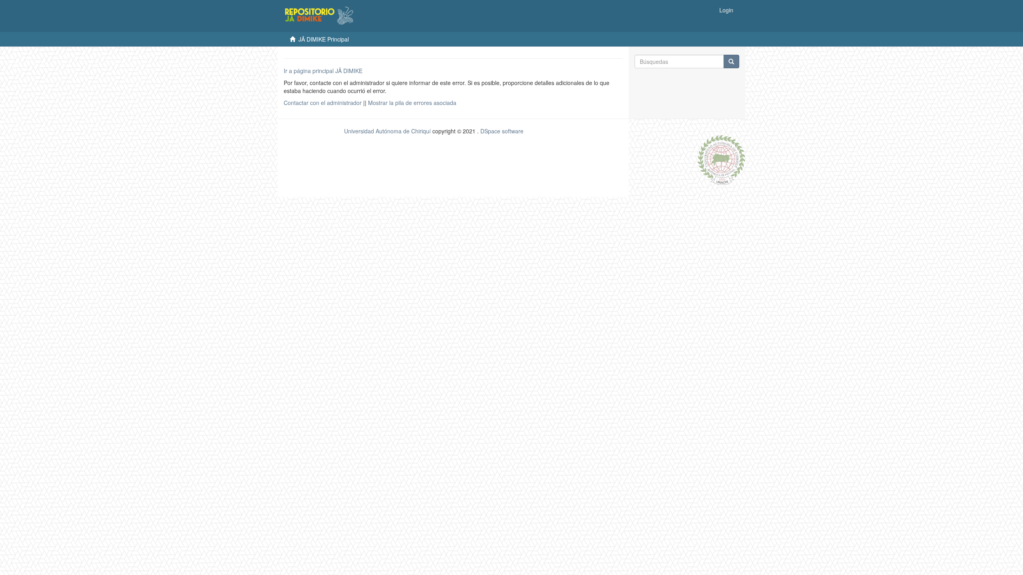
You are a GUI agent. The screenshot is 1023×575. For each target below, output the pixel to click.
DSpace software (501, 131)
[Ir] (731, 61)
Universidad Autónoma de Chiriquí (387, 131)
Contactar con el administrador (323, 103)
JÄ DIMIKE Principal (324, 39)
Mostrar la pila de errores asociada (412, 103)
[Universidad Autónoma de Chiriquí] (721, 159)
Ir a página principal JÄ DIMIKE (323, 71)
